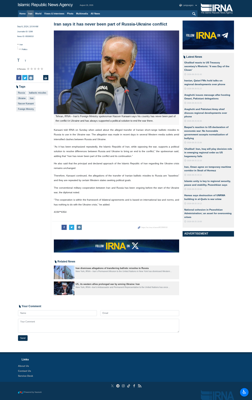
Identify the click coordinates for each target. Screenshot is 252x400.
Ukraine (22, 98)
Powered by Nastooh (33, 392)
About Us (23, 366)
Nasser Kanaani (26, 103)
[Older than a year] (64, 272)
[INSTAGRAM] (123, 386)
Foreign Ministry (26, 109)
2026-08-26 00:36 (194, 121)
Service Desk (25, 375)
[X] (112, 386)
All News (95, 13)
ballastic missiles (37, 92)
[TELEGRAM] (118, 386)
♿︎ (244, 392)
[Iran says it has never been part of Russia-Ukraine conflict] (116, 72)
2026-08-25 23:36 (194, 142)
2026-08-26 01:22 (194, 89)
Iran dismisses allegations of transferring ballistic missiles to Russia (112, 268)
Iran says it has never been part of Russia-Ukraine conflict (110, 24)
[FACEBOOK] (134, 386)
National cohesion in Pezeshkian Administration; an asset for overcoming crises (208, 213)
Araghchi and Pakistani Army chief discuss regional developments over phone (205, 113)
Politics (24, 49)
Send (22, 338)
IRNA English (45, 5)
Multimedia (82, 13)
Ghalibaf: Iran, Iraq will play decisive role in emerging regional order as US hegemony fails (208, 152)
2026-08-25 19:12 (194, 203)
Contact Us (24, 371)
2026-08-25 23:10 (194, 160)
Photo (70, 13)
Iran (30, 13)
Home (22, 13)
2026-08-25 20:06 (194, 189)
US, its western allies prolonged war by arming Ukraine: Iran (108, 284)
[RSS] (139, 386)
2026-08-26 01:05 (194, 103)
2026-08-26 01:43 (194, 74)
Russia (21, 92)
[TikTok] (129, 386)
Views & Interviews (54, 13)
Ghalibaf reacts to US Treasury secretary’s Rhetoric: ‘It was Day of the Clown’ (206, 66)
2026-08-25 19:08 (194, 221)
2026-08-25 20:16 (194, 175)
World (38, 13)
